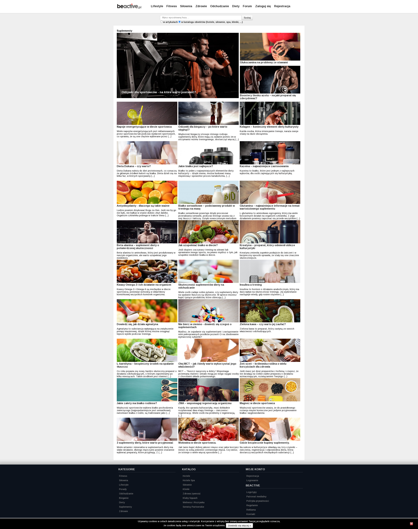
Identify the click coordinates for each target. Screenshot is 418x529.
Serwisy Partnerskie (193, 506)
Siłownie (187, 484)
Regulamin (252, 505)
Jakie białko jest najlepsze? (195, 166)
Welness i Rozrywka (193, 502)
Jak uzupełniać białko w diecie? (198, 245)
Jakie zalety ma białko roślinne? (137, 403)
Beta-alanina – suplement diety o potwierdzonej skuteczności (138, 247)
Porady (123, 489)
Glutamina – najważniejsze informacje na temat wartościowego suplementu (270, 207)
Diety (236, 6)
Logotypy (251, 492)
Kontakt (250, 514)
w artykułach (170, 22)
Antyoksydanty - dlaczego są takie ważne (143, 205)
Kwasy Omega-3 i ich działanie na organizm (144, 284)
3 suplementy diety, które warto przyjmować (145, 442)
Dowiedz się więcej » (239, 525)
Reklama (251, 509)
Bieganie (124, 498)
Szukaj (247, 17)
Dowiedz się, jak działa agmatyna (137, 324)
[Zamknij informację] (411, 524)
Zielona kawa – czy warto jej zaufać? (263, 324)
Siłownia (186, 6)
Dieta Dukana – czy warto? (134, 166)
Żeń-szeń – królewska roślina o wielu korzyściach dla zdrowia (263, 365)
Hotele (186, 476)
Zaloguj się (263, 6)
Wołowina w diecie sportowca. (197, 442)
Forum (247, 6)
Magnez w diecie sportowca (257, 403)
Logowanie (252, 480)
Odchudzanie (219, 6)
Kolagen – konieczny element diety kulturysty (269, 126)
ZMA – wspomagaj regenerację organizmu (205, 403)
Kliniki (186, 489)
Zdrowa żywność (192, 493)
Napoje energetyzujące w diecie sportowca (144, 126)
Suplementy (125, 506)
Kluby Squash (190, 498)
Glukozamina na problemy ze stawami (264, 62)
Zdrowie (201, 6)
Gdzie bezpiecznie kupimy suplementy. (264, 442)
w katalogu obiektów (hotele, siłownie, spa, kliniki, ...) (212, 22)
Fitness (171, 6)
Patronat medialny (256, 496)
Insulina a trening (251, 284)
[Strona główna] (129, 8)
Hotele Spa (189, 480)
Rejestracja (282, 6)
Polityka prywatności (257, 501)
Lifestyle (157, 6)
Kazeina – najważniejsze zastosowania (264, 166)
